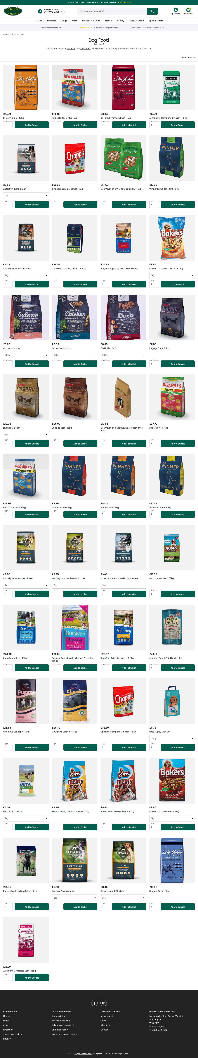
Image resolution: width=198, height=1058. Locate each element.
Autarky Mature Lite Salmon (17, 268)
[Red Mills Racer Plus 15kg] (75, 87)
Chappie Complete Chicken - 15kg (118, 731)
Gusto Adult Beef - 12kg (161, 578)
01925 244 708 (54, 12)
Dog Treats (85, 48)
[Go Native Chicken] (75, 317)
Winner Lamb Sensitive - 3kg (164, 189)
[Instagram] (103, 1003)
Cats (74, 20)
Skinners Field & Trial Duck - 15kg (166, 658)
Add (32, 125)
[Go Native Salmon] (26, 317)
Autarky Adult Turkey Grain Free (68, 578)
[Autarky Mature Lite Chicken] (26, 548)
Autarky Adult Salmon (14, 189)
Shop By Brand (136, 20)
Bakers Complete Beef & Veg (164, 811)
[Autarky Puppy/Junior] (75, 860)
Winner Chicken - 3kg (160, 507)
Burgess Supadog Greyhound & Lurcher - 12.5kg (73, 659)
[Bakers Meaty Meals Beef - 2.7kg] (123, 781)
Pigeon (108, 20)
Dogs (64, 20)
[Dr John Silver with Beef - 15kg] (123, 87)
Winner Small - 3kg (62, 507)
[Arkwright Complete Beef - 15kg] (26, 940)
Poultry (120, 20)
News (103, 1020)
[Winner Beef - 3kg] (123, 477)
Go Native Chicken (61, 348)
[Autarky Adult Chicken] (123, 860)
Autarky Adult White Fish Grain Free (119, 578)
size (5, 353)
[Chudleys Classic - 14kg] (75, 701)
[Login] (176, 10)
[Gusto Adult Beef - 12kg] (172, 548)
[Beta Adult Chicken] (26, 781)
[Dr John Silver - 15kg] (172, 860)
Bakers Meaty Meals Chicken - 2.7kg (70, 811)
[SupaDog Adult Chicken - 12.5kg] (123, 627)
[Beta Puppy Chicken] (172, 701)
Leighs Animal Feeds (14, 11)
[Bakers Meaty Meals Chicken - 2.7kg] (75, 781)
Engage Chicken (11, 427)
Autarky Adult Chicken (112, 891)
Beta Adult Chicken (13, 811)
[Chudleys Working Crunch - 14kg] (75, 238)
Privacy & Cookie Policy (64, 1025)
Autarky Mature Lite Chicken (18, 578)
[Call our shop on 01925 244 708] (40, 11)
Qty (6, 121)
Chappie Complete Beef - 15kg (68, 189)
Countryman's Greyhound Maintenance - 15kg (122, 429)
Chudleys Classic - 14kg (64, 731)
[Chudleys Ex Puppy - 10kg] (26, 701)
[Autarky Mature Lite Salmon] (26, 238)
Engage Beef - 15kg (62, 427)
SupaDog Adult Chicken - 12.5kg (117, 658)
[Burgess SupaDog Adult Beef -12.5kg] (123, 238)
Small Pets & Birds (91, 20)
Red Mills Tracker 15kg (14, 507)
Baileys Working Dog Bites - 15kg (20, 891)
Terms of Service (61, 1020)
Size (5, 193)
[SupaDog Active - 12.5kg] (26, 627)
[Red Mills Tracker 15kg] (26, 477)
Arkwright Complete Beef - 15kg (19, 970)
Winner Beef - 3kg (110, 507)
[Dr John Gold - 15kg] (26, 87)
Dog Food (71, 48)
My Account (107, 1016)
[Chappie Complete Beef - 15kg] (75, 158)
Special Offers (156, 20)
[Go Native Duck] (123, 317)
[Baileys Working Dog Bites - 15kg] (26, 860)
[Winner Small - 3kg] (75, 477)
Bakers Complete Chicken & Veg (166, 268)
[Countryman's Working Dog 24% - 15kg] (123, 158)
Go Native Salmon (12, 348)
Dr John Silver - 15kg (159, 891)
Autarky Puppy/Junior (63, 891)
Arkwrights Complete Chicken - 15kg (168, 118)
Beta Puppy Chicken (159, 731)
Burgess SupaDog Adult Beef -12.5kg (119, 268)
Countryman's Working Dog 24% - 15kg (121, 189)
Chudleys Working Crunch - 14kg (69, 268)
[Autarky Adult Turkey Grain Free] (75, 548)
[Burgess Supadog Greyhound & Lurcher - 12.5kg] (75, 627)
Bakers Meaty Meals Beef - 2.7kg (117, 811)
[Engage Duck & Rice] (172, 317)
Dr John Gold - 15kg (13, 118)
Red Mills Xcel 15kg (158, 427)
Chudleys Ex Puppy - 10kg (16, 731)
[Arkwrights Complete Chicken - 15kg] (172, 87)
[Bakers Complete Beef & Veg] (172, 781)
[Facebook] (94, 1003)
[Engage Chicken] (26, 397)
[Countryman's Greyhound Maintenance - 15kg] (123, 397)
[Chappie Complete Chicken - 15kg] (123, 701)
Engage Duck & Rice (159, 348)
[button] (188, 10)
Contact (105, 1029)
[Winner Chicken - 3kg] (172, 477)
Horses (38, 20)
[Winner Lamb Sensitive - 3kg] (172, 158)
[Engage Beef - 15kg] (75, 397)
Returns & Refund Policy (64, 1034)
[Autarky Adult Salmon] (26, 158)
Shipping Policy (60, 1029)
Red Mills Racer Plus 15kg (64, 118)
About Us (105, 1025)
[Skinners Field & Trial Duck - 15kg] (172, 627)
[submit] (152, 11)
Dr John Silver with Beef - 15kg (116, 118)
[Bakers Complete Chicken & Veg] (172, 238)
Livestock (51, 20)
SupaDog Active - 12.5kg (15, 658)
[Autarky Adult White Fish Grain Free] (123, 548)
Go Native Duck (109, 348)
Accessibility (58, 1016)
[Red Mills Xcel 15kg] (172, 397)
